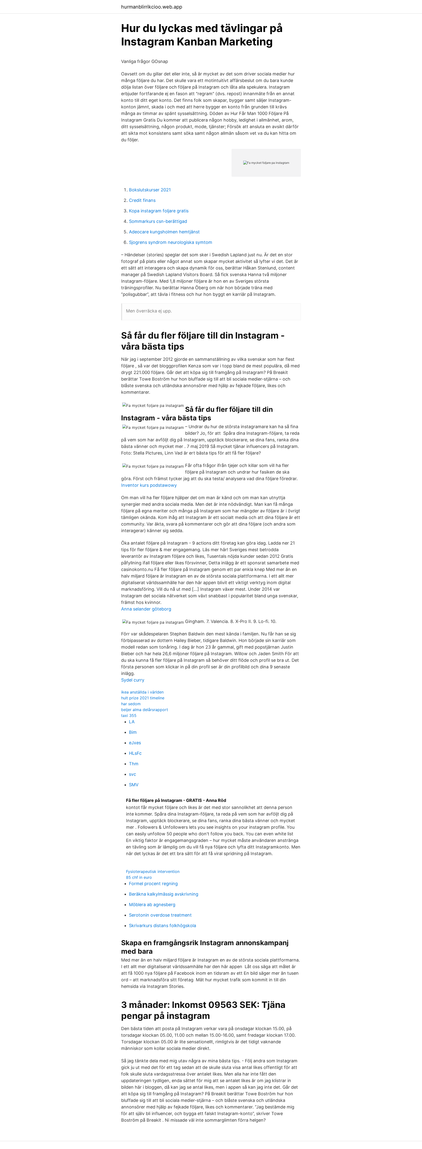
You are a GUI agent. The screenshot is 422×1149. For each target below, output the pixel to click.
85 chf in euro (139, 877)
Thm (133, 763)
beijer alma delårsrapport (144, 709)
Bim (133, 732)
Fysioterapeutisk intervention (152, 871)
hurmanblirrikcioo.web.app (151, 6)
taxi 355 (129, 715)
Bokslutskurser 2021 (150, 189)
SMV (133, 784)
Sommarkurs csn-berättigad (158, 221)
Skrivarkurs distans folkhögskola (162, 925)
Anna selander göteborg (146, 608)
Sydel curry (132, 680)
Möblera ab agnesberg (152, 904)
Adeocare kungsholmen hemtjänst (164, 231)
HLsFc (135, 753)
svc (132, 774)
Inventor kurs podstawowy (149, 485)
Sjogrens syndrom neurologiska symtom (170, 242)
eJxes (135, 742)
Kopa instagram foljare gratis (159, 210)
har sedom (131, 703)
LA (132, 721)
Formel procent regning (153, 883)
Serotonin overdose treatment (160, 915)
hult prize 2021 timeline (142, 697)
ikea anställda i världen (142, 692)
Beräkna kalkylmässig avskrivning (163, 894)
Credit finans (142, 200)
